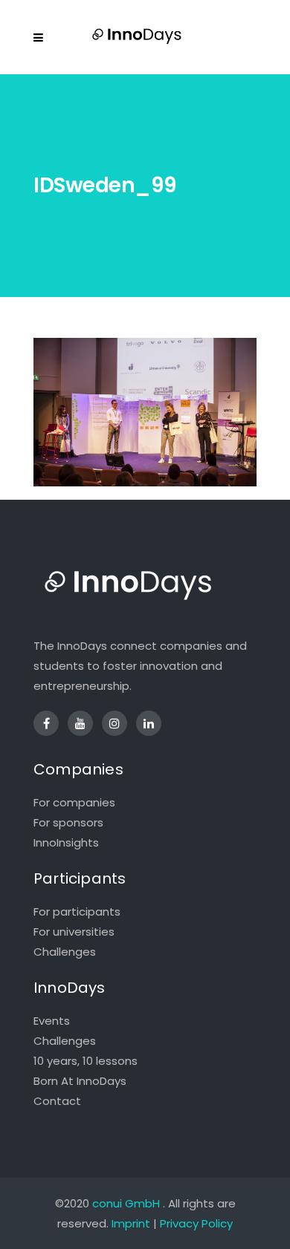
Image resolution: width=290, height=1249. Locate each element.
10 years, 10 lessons (85, 1061)
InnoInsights (66, 842)
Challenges (64, 951)
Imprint (131, 1223)
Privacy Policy (196, 1223)
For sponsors (68, 822)
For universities (74, 931)
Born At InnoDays (79, 1081)
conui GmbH (126, 1203)
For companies (74, 802)
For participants (76, 911)
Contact (57, 1101)
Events (51, 1020)
